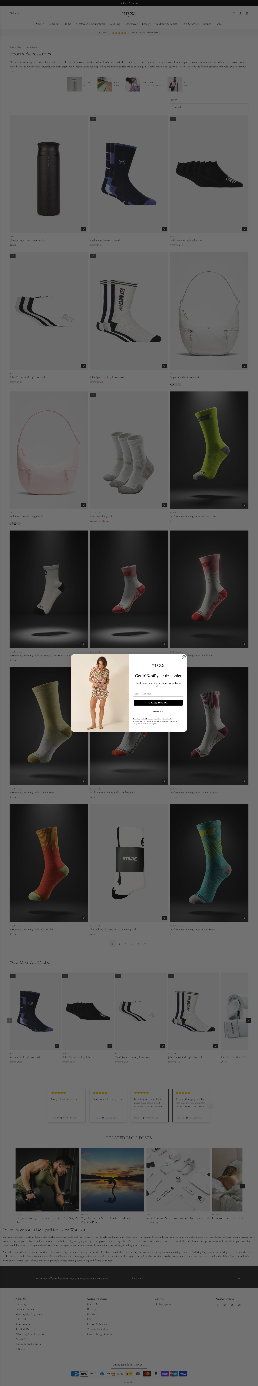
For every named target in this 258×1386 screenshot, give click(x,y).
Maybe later (158, 711)
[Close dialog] (184, 657)
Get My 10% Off (158, 702)
